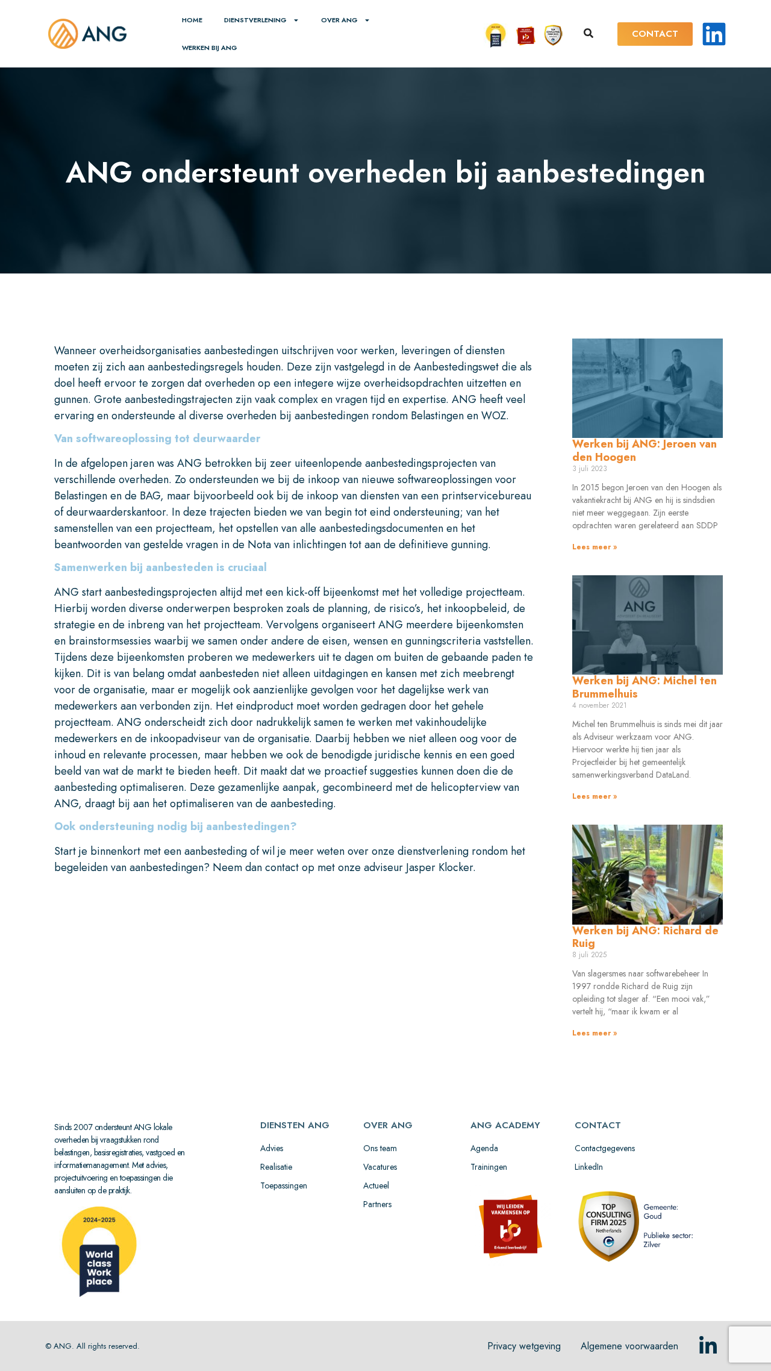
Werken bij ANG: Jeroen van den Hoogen (644, 450)
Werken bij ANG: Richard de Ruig (645, 937)
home (192, 20)
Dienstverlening (255, 20)
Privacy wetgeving (524, 1346)
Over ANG (339, 20)
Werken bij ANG (209, 47)
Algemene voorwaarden (629, 1346)
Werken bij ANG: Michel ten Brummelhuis (644, 687)
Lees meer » (594, 547)
